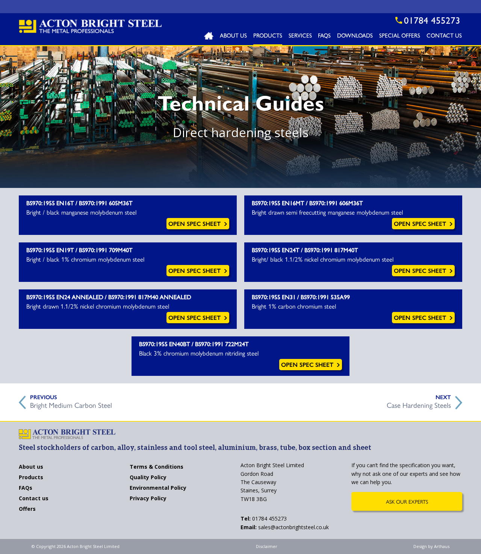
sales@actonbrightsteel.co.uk (284, 527)
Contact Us (444, 36)
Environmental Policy (158, 488)
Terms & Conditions (156, 467)
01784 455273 (263, 518)
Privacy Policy (148, 499)
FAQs (324, 36)
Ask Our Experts (407, 501)
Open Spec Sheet (195, 223)
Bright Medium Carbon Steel (71, 404)
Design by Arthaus (431, 546)
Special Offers (399, 36)
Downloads (355, 36)
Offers (27, 509)
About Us (233, 36)
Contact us (33, 499)
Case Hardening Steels (419, 404)
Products (267, 36)
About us (31, 467)
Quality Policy (148, 478)
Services (300, 36)
